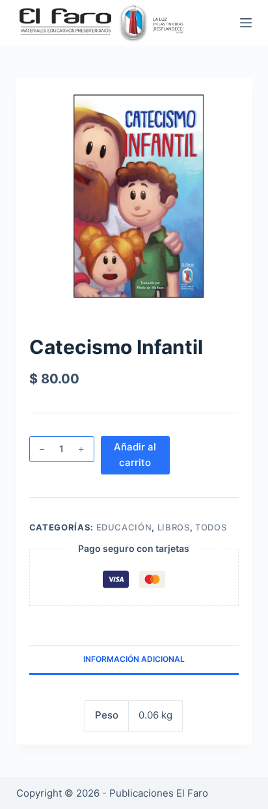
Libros (173, 527)
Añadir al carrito (135, 455)
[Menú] (246, 23)
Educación (124, 527)
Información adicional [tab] (134, 659)
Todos (210, 527)
